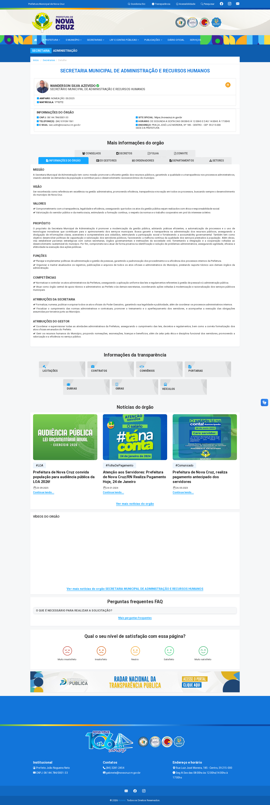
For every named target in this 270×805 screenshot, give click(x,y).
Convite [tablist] (182, 153)
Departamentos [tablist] (183, 160)
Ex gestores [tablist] (108, 160)
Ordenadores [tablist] (144, 160)
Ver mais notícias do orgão (135, 504)
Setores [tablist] (218, 160)
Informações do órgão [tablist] (64, 160)
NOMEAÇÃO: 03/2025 (62, 98)
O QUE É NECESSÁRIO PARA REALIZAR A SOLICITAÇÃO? (74, 610)
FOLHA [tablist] (154, 153)
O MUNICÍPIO (73, 39)
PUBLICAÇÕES (152, 39)
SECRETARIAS (95, 39)
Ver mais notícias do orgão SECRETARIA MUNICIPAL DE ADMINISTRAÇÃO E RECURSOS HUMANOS (135, 589)
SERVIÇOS (195, 39)
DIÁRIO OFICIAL (176, 39)
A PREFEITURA (50, 39)
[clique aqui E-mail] (126, 791)
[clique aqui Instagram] (144, 791)
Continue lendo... (43, 492)
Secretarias (49, 60)
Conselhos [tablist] (93, 153)
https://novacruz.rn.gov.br (168, 117)
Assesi (122, 800)
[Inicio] (35, 40)
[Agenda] (228, 85)
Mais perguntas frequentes (135, 617)
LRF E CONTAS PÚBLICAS (123, 39)
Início (36, 60)
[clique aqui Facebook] (135, 791)
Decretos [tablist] (125, 153)
